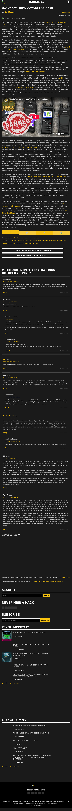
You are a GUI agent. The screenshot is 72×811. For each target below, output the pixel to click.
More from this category (10, 683)
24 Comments (19, 670)
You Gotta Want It (20, 748)
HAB (39, 241)
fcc (36, 241)
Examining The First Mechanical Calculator (32, 250)
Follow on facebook (3, 608)
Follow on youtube (9, 608)
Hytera (4, 243)
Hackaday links (29, 238)
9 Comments (19, 636)
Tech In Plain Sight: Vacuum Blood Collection (31, 733)
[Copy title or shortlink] (13, 15)
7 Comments (19, 680)
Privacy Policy (65, 801)
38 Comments (19, 729)
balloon (19, 241)
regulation (20, 243)
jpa (4, 359)
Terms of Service (18, 803)
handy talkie (61, 241)
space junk (28, 243)
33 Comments (19, 737)
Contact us (15, 608)
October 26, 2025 (64, 15)
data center (30, 241)
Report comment (64, 292)
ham (54, 241)
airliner (13, 241)
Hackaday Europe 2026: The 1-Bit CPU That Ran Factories (30, 666)
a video (62, 78)
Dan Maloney (10, 12)
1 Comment (18, 744)
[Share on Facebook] (3, 15)
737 (9, 241)
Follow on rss (12, 608)
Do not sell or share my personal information (46, 803)
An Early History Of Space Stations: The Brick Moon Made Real (30, 654)
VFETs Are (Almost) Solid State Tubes (32, 255)
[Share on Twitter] (5, 15)
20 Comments (19, 659)
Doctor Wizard (8, 416)
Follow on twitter (6, 608)
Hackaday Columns (16, 238)
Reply (5, 292)
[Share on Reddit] (10, 15)
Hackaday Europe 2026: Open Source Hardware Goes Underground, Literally (31, 675)
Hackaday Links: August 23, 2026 (25, 740)
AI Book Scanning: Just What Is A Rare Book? (30, 725)
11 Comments (65, 12)
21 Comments (19, 650)
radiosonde (11, 243)
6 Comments (19, 763)
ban (24, 241)
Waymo (36, 243)
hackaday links (47, 241)
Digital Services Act (29, 803)
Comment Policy (64, 577)
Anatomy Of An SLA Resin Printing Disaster (29, 633)
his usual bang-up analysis (24, 87)
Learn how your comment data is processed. (47, 582)
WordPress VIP (39, 805)
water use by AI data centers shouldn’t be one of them (46, 177)
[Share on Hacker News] (8, 15)
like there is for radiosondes (34, 72)
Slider (38, 238)
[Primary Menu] (68, 2)
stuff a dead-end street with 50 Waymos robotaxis (20, 147)
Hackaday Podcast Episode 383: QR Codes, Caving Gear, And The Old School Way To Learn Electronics (32, 757)
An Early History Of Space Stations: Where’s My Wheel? (31, 645)
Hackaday (36, 2)
